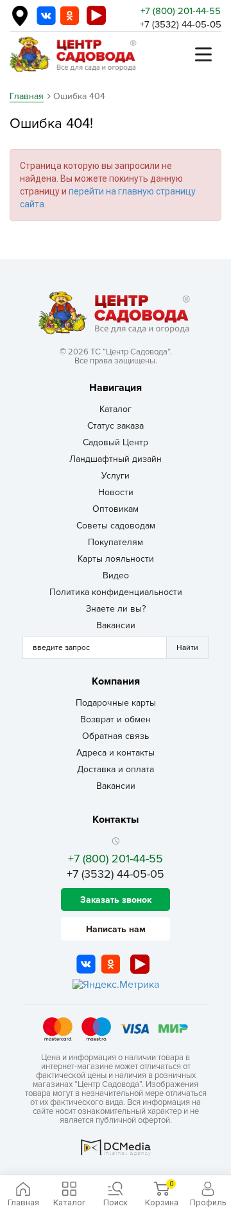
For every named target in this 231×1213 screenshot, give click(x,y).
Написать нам (116, 929)
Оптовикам (115, 508)
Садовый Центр (115, 442)
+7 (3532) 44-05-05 (180, 24)
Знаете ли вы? (116, 608)
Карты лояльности (116, 558)
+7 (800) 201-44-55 (181, 11)
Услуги (115, 475)
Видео (116, 575)
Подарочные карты (116, 702)
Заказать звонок (115, 899)
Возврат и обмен (115, 719)
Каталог (115, 409)
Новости (115, 492)
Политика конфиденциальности (115, 592)
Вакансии (115, 625)
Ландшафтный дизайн (115, 459)
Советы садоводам (115, 525)
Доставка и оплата (115, 769)
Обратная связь (115, 736)
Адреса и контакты (115, 752)
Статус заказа (115, 425)
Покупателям (115, 542)
